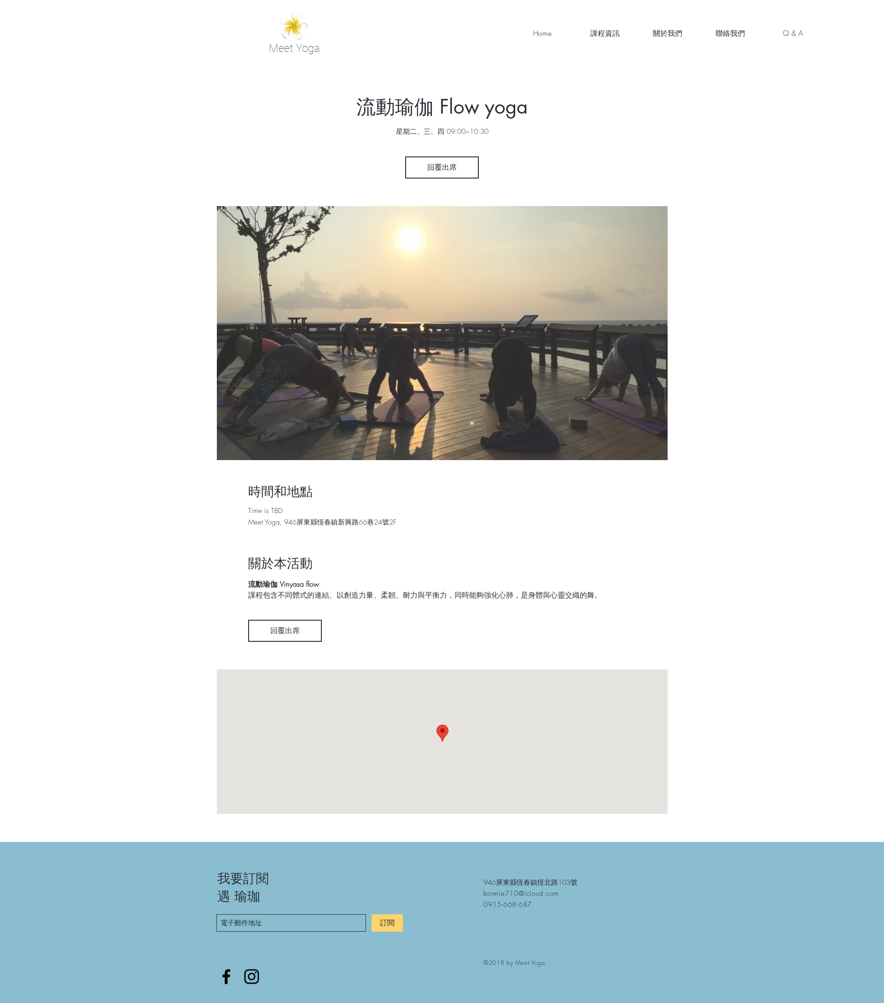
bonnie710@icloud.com (521, 893)
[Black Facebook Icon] (226, 976)
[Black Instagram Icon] (252, 976)
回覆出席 (442, 167)
